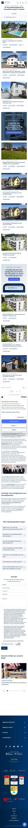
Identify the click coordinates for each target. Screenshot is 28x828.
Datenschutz (14, 815)
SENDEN (4, 648)
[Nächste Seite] (19, 391)
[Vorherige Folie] (3, 30)
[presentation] (14, 528)
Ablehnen (14, 429)
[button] (14, 528)
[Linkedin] (18, 746)
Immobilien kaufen (14, 5)
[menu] (26, 3)
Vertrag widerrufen (14, 820)
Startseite (7, 5)
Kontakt (14, 808)
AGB (14, 813)
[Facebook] (6, 746)
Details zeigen (21, 417)
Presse (14, 811)
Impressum (14, 818)
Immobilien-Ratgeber (7, 680)
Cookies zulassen (14, 421)
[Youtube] (14, 746)
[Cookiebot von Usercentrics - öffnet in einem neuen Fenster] (21, 397)
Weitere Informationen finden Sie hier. (10, 412)
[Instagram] (10, 746)
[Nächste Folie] (25, 30)
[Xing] (22, 746)
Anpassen (13, 425)
